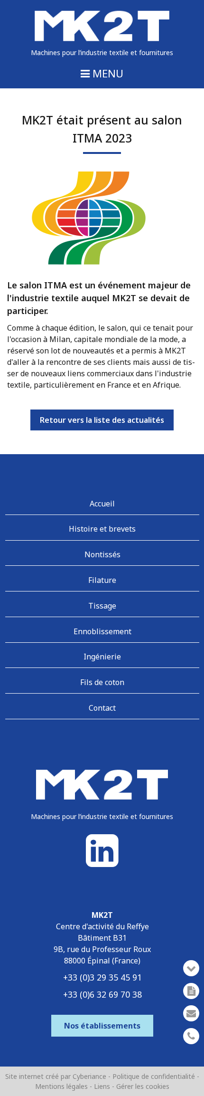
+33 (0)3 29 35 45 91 (102, 977)
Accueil (102, 503)
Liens (102, 1086)
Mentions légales (61, 1086)
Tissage (102, 605)
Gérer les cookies (142, 1086)
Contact (102, 708)
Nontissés (102, 554)
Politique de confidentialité (154, 1076)
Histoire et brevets (102, 529)
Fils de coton (102, 682)
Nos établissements (102, 1025)
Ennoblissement (102, 631)
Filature (102, 580)
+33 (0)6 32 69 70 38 (102, 994)
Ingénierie (102, 656)
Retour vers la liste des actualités (102, 420)
